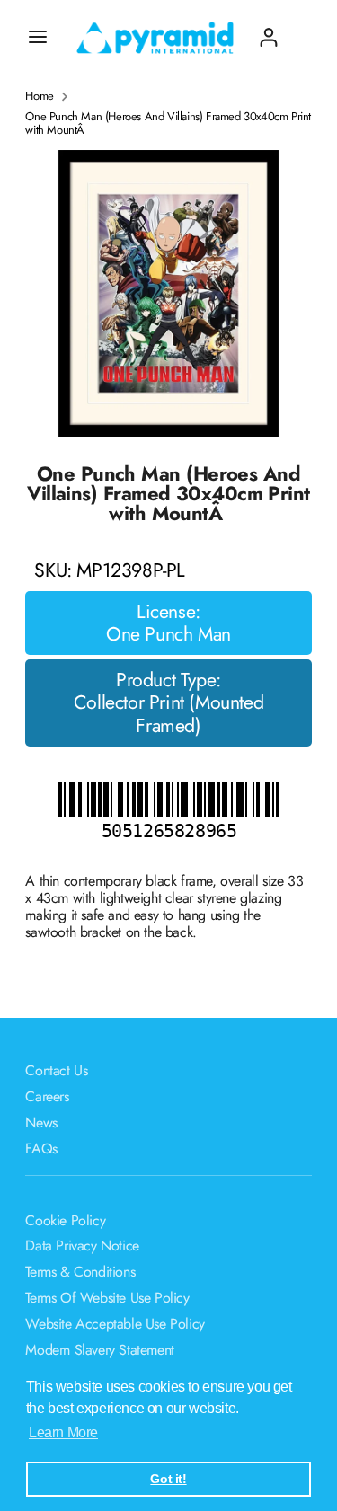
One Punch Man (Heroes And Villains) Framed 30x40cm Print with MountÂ (168, 123)
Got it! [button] (168, 1478)
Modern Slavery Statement (99, 1349)
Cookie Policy (65, 1220)
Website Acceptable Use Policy (114, 1323)
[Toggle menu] (38, 37)
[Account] (269, 30)
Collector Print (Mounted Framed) (168, 714)
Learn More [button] (63, 1432)
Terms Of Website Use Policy (107, 1297)
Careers (46, 1096)
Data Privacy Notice (81, 1245)
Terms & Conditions (80, 1271)
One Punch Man (168, 634)
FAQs (41, 1148)
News (41, 1122)
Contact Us (56, 1070)
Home (39, 96)
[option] (168, 293)
